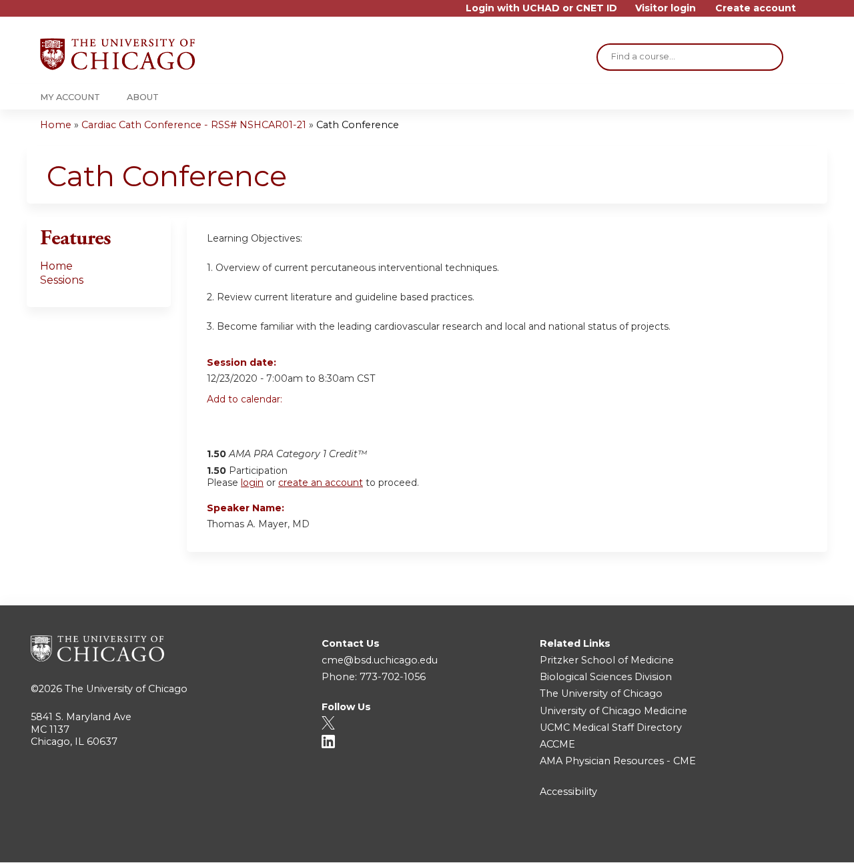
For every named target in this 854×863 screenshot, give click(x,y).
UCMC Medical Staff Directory (611, 728)
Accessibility (568, 792)
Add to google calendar (220, 421)
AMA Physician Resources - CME (618, 761)
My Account (70, 97)
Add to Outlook (312, 421)
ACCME (557, 744)
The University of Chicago (126, 689)
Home (55, 125)
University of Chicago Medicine (613, 711)
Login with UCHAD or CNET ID (541, 8)
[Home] (117, 54)
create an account (320, 483)
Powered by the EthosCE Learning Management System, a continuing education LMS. (780, 840)
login (252, 483)
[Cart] (810, 13)
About (143, 97)
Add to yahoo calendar (250, 421)
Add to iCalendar (280, 421)
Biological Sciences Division (606, 677)
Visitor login (665, 8)
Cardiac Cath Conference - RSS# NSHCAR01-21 (193, 125)
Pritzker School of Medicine (607, 660)
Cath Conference (357, 125)
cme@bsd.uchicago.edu (380, 660)
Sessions (61, 280)
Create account (755, 8)
